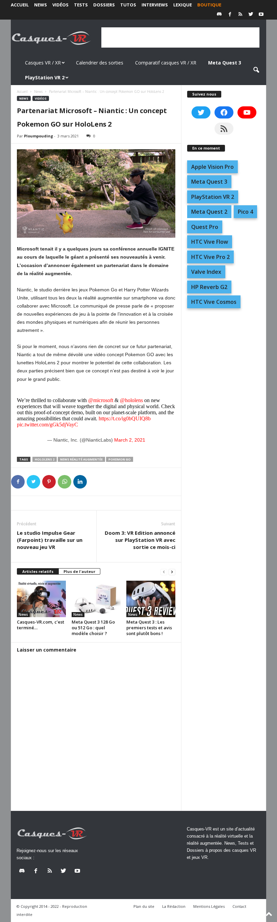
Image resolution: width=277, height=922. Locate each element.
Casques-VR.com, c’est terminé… (40, 625)
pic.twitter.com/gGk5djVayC (47, 424)
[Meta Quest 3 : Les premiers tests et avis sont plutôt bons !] (150, 599)
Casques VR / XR (43, 62)
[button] (256, 70)
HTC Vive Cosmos (213, 302)
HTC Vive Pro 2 (210, 257)
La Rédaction (173, 906)
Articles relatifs (37, 571)
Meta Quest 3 (209, 181)
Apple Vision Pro (212, 166)
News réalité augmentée (81, 459)
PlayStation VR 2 (212, 197)
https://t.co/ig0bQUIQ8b (125, 418)
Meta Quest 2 (209, 211)
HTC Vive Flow (209, 241)
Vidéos (60, 5)
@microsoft (100, 400)
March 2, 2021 (129, 440)
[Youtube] (261, 15)
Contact (239, 906)
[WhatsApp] (64, 482)
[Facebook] (230, 15)
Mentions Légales (209, 906)
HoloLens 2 (44, 459)
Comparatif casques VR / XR (165, 62)
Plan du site (143, 906)
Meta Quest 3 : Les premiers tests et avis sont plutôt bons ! (149, 627)
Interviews (155, 5)
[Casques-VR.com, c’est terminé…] (41, 599)
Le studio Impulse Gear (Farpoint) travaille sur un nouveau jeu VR (49, 539)
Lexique (182, 5)
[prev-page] (163, 571)
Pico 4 (245, 211)
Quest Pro (204, 227)
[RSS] (240, 15)
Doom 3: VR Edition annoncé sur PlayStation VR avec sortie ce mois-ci (140, 539)
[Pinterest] (49, 482)
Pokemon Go (119, 459)
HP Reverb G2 (209, 287)
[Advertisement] (180, 37)
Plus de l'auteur (79, 571)
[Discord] (219, 15)
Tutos (128, 5)
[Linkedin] (80, 482)
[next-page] (172, 571)
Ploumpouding (38, 135)
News (40, 5)
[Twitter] (251, 15)
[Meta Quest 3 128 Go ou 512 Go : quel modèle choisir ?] (96, 599)
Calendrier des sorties (99, 62)
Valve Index (206, 271)
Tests (81, 5)
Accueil (20, 5)
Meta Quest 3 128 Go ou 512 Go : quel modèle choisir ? (93, 627)
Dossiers (104, 5)
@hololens (131, 400)
